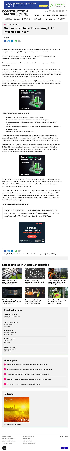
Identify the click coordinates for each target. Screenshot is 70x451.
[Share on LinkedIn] (12, 41)
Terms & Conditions (9, 441)
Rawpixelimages (12, 204)
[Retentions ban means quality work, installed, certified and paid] (12, 273)
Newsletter (6, 437)
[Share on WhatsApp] (16, 41)
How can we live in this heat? (12, 424)
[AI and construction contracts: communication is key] (35, 273)
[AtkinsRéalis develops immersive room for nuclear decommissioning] (12, 292)
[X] (60, 11)
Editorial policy (29, 443)
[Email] (54, 11)
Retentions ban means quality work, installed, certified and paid (27, 364)
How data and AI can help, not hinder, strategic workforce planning (28, 374)
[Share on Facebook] (5, 41)
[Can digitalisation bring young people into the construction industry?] (35, 292)
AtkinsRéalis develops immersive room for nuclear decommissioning (29, 369)
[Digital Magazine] (57, 11)
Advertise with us (8, 439)
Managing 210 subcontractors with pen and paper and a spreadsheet (29, 379)
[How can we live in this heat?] (16, 409)
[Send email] (19, 41)
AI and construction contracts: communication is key (24, 384)
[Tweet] (8, 41)
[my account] (50, 11)
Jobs (43, 15)
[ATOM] (18, 448)
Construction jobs (13, 310)
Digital (55, 15)
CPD (48, 15)
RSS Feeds (26, 439)
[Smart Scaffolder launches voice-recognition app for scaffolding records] (58, 273)
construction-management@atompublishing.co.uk (44, 254)
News (37, 15)
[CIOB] (51, 448)
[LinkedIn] (63, 11)
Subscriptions (28, 437)
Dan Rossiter (6, 144)
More (62, 15)
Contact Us (27, 441)
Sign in (46, 11)
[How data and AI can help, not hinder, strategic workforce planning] (58, 292)
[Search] (67, 11)
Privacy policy (7, 443)
